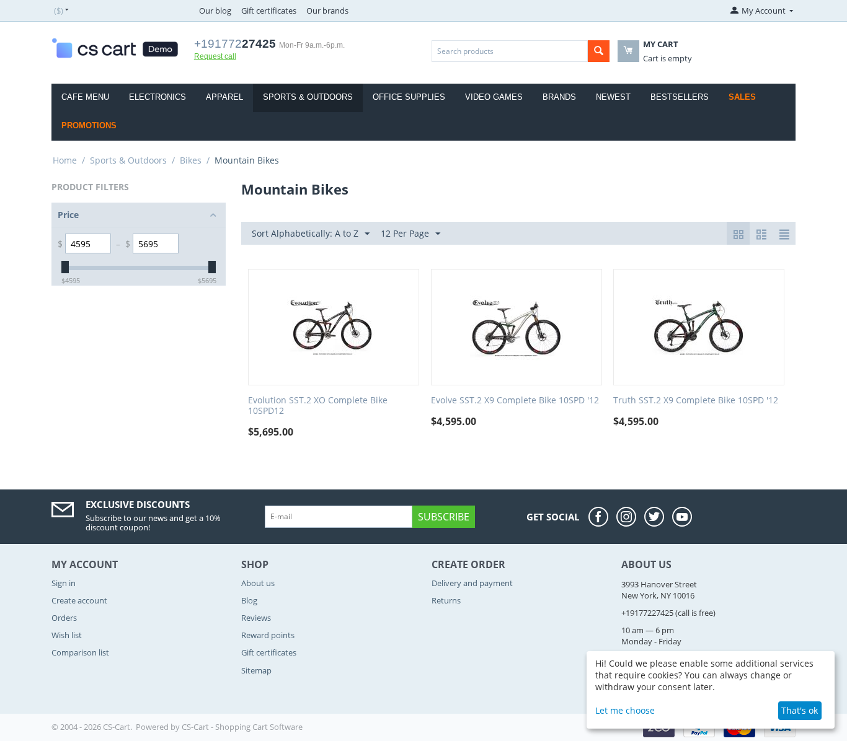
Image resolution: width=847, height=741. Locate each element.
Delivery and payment (472, 583)
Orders (64, 617)
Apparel (224, 97)
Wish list (66, 635)
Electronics (157, 97)
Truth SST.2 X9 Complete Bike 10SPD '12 (695, 400)
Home (65, 160)
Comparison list (80, 652)
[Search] (599, 51)
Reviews (256, 617)
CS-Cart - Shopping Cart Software (242, 726)
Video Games (494, 97)
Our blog (215, 10)
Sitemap (256, 670)
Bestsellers (679, 97)
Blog (249, 600)
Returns (446, 600)
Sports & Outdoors (308, 97)
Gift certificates (268, 10)
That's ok (799, 710)
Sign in (63, 583)
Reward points (268, 635)
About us (258, 583)
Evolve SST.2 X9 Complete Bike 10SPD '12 (515, 400)
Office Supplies (409, 97)
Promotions (89, 125)
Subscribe (443, 517)
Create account (79, 600)
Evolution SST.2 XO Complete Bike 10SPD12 (318, 405)
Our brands (327, 10)
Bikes (191, 160)
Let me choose (625, 710)
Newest (613, 97)
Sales (742, 97)
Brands (559, 97)
